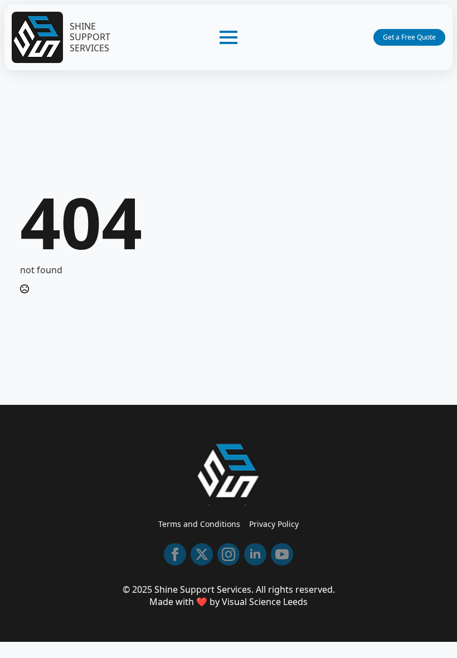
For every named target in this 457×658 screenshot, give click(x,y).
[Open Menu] (228, 37)
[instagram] (228, 554)
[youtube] (282, 554)
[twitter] (202, 554)
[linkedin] (255, 554)
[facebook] (175, 554)
